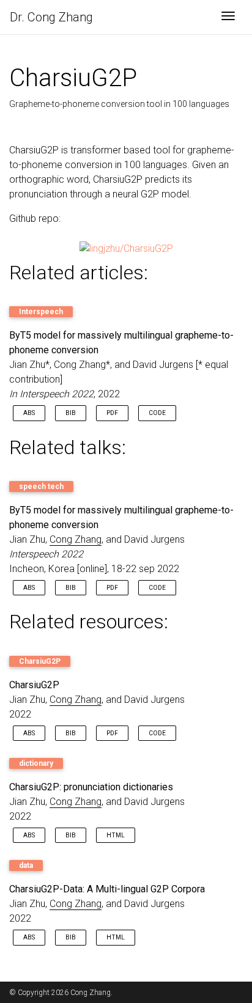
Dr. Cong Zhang (51, 17)
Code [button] (157, 413)
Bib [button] (70, 413)
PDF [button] (112, 413)
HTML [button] (115, 835)
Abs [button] (29, 413)
